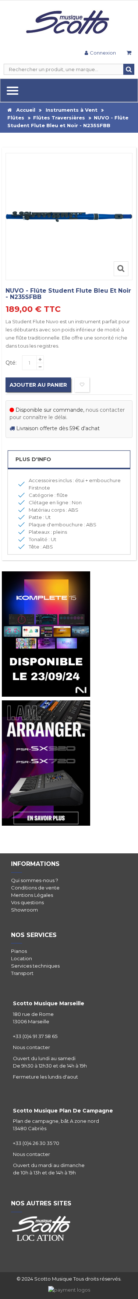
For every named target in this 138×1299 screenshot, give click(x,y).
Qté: (11, 362)
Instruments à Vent (72, 110)
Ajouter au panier (38, 385)
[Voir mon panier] (129, 53)
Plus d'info (33, 459)
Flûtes (15, 118)
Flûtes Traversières (59, 118)
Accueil (23, 110)
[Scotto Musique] (69, 22)
